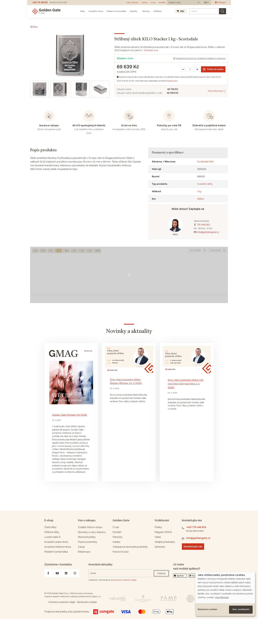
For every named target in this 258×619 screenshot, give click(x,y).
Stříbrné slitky (51, 532)
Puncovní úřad (120, 551)
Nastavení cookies (207, 609)
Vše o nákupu (132, 2)
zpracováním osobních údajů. (124, 580)
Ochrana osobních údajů (61, 602)
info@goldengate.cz (208, 232)
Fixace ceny (172, 81)
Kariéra (116, 542)
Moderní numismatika (116, 11)
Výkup (144, 2)
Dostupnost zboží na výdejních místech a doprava (200, 58)
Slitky (82, 11)
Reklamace (84, 551)
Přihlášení (221, 2)
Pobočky (117, 537)
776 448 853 (203, 224)
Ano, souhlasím (240, 609)
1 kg (199, 191)
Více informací (215, 91)
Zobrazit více (151, 50)
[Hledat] (222, 11)
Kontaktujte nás (193, 546)
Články (158, 527)
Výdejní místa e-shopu (90, 527)
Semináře (160, 546)
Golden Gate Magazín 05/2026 (69, 414)
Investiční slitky (205, 184)
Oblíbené (157, 11)
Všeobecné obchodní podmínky (130, 546)
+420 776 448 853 (40, 2)
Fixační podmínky (87, 542)
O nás (153, 2)
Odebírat (161, 573)
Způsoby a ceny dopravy (92, 532)
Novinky (146, 11)
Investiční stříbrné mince (57, 546)
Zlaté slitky (50, 527)
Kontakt (162, 2)
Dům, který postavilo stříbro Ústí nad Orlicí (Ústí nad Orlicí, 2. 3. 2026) (185, 384)
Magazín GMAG (163, 532)
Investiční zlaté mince (56, 542)
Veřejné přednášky (165, 542)
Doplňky (133, 11)
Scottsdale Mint (205, 161)
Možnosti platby (87, 537)
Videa (158, 537)
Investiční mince (96, 11)
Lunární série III (52, 537)
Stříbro (200, 198)
